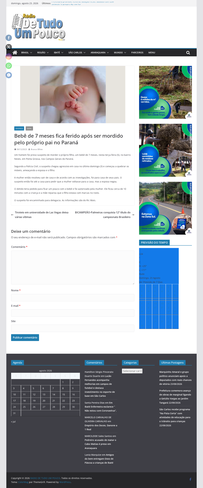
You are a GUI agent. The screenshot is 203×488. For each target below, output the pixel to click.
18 (24, 400)
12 (34, 394)
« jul (13, 421)
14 (53, 394)
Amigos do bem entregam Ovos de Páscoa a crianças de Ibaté (99, 458)
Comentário (19, 247)
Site (13, 321)
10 (14, 394)
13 (44, 394)
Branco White (37, 149)
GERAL (29, 128)
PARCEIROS (137, 52)
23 (73, 400)
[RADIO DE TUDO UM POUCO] (15, 52)
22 (63, 400)
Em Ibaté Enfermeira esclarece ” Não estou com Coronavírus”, (101, 406)
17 (14, 400)
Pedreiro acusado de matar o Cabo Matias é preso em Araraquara (100, 443)
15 (63, 394)
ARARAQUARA (98, 52)
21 (53, 400)
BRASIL (25, 52)
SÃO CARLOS (75, 52)
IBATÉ (57, 52)
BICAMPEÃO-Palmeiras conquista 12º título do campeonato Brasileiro (103, 215)
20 (44, 400)
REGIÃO (41, 52)
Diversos (19, 128)
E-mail (15, 306)
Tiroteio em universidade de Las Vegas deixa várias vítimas (41, 215)
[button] (30, 52)
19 (34, 400)
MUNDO (118, 52)
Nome (16, 290)
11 (24, 394)
